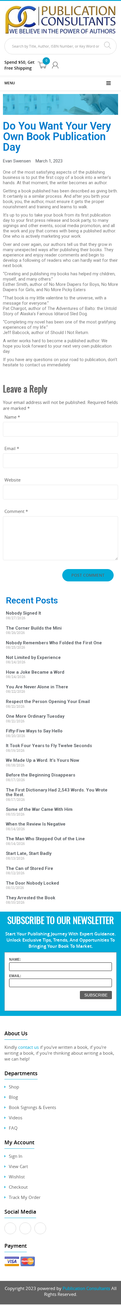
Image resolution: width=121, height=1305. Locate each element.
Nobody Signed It (23, 613)
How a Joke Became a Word (35, 672)
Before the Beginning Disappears (40, 775)
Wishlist (17, 1177)
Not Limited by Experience (33, 657)
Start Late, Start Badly (28, 853)
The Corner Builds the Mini (34, 628)
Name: (15, 959)
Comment (16, 511)
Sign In (15, 1156)
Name (12, 417)
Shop (14, 1087)
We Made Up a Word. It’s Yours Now (42, 760)
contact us (28, 1047)
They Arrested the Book (30, 897)
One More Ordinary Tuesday (35, 716)
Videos (15, 1118)
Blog (13, 1097)
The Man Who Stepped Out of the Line (45, 838)
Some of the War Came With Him (39, 809)
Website (12, 480)
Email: (15, 976)
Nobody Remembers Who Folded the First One (54, 642)
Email (11, 448)
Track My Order (25, 1197)
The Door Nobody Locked (32, 883)
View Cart (18, 1166)
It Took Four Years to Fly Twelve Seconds (49, 745)
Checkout (18, 1187)
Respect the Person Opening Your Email (48, 701)
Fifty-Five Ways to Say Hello (34, 731)
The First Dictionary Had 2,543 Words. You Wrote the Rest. (56, 792)
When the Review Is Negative (35, 824)
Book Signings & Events (32, 1107)
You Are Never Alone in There (37, 687)
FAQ (13, 1128)
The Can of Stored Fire (29, 868)
